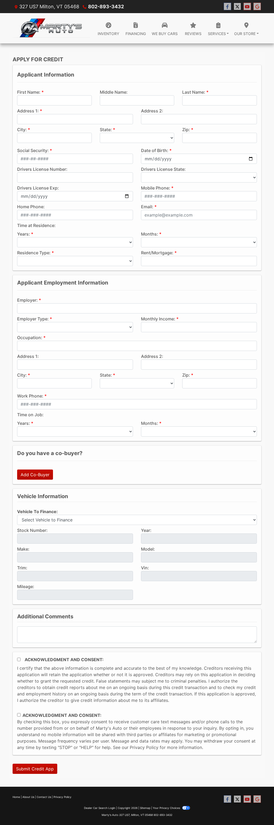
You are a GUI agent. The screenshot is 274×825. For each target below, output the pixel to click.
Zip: (186, 129)
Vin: (145, 567)
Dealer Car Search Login (99, 807)
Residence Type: (34, 252)
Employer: (27, 300)
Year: (146, 530)
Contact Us (44, 796)
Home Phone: (31, 206)
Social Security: (33, 150)
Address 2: (152, 110)
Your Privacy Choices (167, 807)
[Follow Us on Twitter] (237, 6)
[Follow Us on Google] (257, 6)
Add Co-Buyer (35, 474)
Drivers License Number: (42, 169)
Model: (148, 549)
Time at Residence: (36, 225)
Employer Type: (33, 318)
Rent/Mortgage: (157, 252)
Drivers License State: (163, 169)
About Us (28, 796)
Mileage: (25, 586)
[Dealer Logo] (51, 28)
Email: (147, 206)
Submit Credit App (35, 768)
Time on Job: (30, 414)
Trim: (22, 567)
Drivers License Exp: (38, 188)
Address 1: (28, 110)
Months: (149, 234)
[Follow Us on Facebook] (227, 6)
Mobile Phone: (155, 188)
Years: (23, 234)
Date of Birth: (154, 150)
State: (106, 129)
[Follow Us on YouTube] (247, 6)
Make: (23, 549)
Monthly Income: (158, 318)
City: (22, 129)
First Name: (28, 92)
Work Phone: (30, 396)
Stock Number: (32, 530)
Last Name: (193, 92)
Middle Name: (114, 92)
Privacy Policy (144, 747)
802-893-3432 (106, 6)
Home (16, 796)
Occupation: (29, 337)
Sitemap (145, 807)
